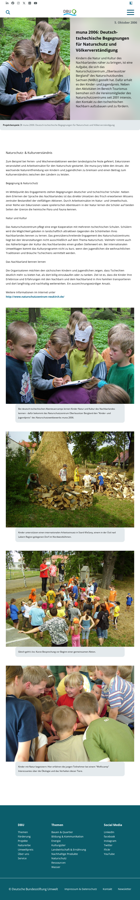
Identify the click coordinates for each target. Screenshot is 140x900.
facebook (109, 836)
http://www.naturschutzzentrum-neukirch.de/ (35, 296)
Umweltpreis (25, 849)
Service (22, 858)
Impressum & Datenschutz (81, 889)
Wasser (55, 867)
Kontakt (107, 889)
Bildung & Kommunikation (67, 836)
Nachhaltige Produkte (64, 854)
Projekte (23, 841)
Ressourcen (58, 862)
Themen (23, 832)
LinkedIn (109, 832)
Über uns (23, 854)
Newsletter (124, 889)
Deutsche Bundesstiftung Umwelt (35, 889)
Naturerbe (24, 845)
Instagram (110, 841)
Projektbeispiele (11, 125)
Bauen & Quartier (62, 832)
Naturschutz (59, 858)
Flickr (107, 849)
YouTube (109, 854)
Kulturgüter (58, 845)
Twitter (108, 845)
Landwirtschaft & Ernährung (68, 849)
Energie (56, 841)
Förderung (24, 836)
